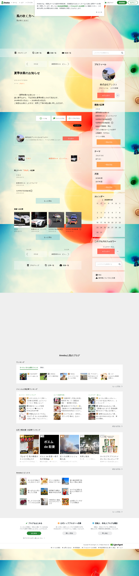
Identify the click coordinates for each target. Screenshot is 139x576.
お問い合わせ (67, 547)
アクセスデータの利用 (89, 547)
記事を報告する (76, 129)
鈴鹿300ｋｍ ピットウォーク (61, 64)
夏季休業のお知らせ (27, 73)
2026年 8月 (108, 200)
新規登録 (122, 2)
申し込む (105, 533)
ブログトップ (22, 53)
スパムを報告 (56, 547)
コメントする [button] (60, 118)
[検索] (122, 53)
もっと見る (48, 201)
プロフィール (103, 88)
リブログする (75, 118)
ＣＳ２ (36, 64)
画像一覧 (53, 53)
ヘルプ (121, 547)
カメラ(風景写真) (59, 395)
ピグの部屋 (114, 88)
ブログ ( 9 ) (99, 155)
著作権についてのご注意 (106, 278)
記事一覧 (38, 53)
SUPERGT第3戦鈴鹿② (104, 119)
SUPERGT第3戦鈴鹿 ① (104, 123)
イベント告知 (100, 136)
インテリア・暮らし (94, 395)
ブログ (21, 83)
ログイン (133, 2)
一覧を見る (108, 142)
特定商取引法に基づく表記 (107, 547)
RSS (99, 275)
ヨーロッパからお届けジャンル (29, 367)
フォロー (71, 138)
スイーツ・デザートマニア (27, 395)
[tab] (29, 367)
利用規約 (77, 547)
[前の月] (102, 200)
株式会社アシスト (108, 84)
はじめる (34, 533)
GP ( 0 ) (98, 159)
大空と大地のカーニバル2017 (106, 129)
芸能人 (42, 367)
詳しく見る (69, 533)
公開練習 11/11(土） (103, 133)
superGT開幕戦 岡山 (103, 126)
